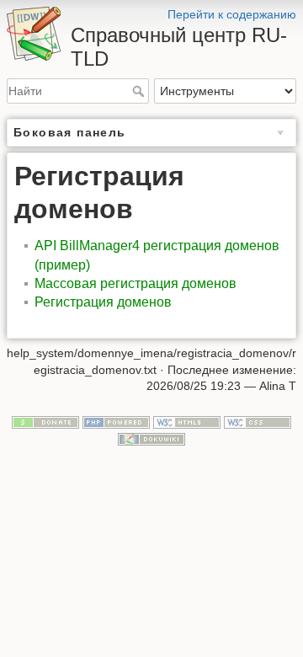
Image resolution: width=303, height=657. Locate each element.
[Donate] (45, 421)
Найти (140, 91)
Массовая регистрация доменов (136, 283)
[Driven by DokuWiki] (151, 438)
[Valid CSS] (257, 421)
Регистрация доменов (103, 302)
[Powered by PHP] (116, 421)
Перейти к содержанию (231, 14)
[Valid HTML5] (187, 421)
